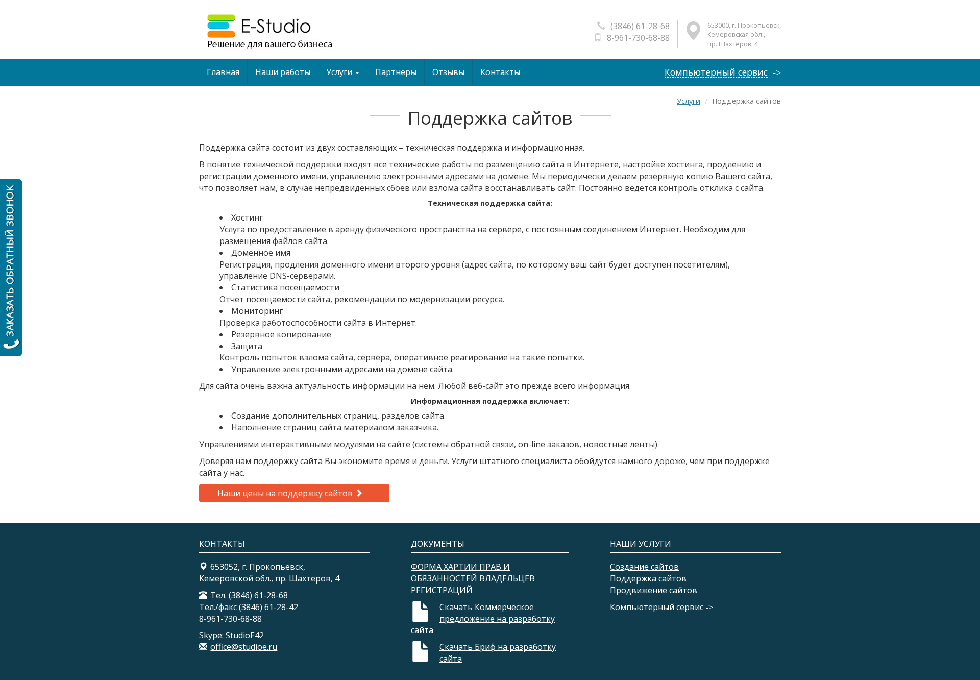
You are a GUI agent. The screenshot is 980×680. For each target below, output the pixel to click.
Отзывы (448, 72)
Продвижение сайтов (653, 590)
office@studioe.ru (243, 646)
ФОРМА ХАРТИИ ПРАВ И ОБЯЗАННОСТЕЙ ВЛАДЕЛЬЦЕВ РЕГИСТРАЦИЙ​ (473, 578)
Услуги (340, 72)
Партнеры (395, 72)
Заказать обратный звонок (11, 267)
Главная (223, 72)
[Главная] (268, 31)
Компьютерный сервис (716, 72)
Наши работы (282, 72)
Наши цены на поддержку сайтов (286, 493)
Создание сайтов (644, 566)
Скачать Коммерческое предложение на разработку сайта (483, 618)
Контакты (500, 72)
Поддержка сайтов (648, 578)
